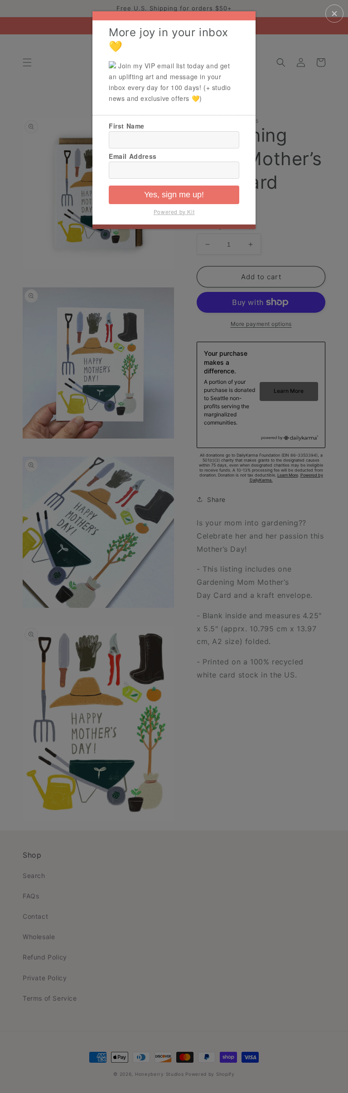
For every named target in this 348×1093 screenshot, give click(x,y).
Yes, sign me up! (174, 194)
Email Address (133, 156)
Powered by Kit (174, 211)
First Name (127, 125)
